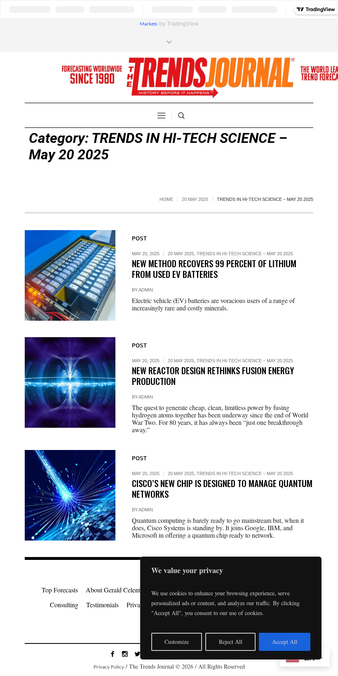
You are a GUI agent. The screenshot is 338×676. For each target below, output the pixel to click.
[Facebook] (112, 654)
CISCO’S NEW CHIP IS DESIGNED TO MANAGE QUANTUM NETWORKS (222, 488)
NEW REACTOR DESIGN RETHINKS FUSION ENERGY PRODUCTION (213, 375)
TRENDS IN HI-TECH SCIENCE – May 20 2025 (245, 253)
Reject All (230, 642)
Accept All (284, 642)
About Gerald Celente (114, 589)
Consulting (64, 604)
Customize (176, 642)
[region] (231, 608)
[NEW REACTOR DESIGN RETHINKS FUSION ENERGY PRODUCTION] (70, 382)
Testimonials (102, 604)
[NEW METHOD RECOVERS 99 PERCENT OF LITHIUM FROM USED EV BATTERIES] (70, 275)
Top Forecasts (60, 589)
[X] (137, 654)
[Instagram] (125, 654)
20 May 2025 (195, 199)
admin (145, 289)
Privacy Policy (109, 667)
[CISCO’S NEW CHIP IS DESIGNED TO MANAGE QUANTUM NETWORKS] (70, 495)
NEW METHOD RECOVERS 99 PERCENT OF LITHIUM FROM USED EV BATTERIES (214, 268)
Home (166, 199)
